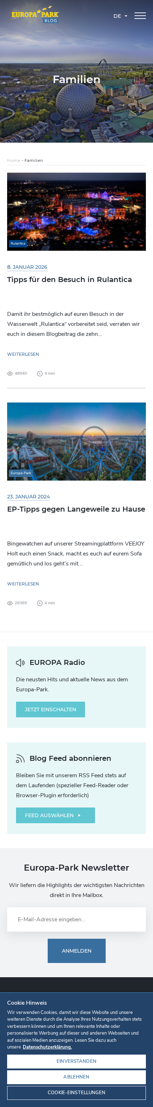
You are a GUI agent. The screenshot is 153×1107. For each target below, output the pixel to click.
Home (13, 160)
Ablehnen (76, 1077)
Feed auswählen (49, 815)
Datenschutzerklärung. (47, 1047)
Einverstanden (76, 1061)
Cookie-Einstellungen (76, 1093)
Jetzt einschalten (50, 709)
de (117, 16)
